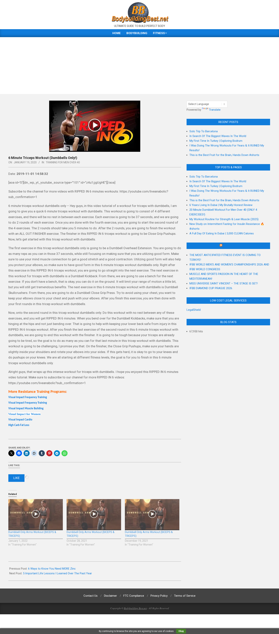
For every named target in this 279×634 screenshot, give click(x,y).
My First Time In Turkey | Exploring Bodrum (215, 140)
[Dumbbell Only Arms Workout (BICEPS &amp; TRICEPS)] (35, 514)
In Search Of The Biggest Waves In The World (217, 136)
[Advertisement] (139, 65)
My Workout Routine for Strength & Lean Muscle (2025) (224, 219)
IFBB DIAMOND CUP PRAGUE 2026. (211, 288)
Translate (215, 109)
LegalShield (194, 310)
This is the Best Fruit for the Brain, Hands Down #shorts (224, 155)
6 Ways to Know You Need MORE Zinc (52, 568)
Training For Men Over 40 (63, 162)
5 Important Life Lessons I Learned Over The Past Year (57, 573)
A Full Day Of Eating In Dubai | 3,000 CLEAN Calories (221, 233)
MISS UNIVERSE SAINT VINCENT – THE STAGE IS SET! (223, 283)
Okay (181, 631)
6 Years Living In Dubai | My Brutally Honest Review (220, 205)
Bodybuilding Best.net (135, 608)
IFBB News (230, 245)
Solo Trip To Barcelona (203, 131)
